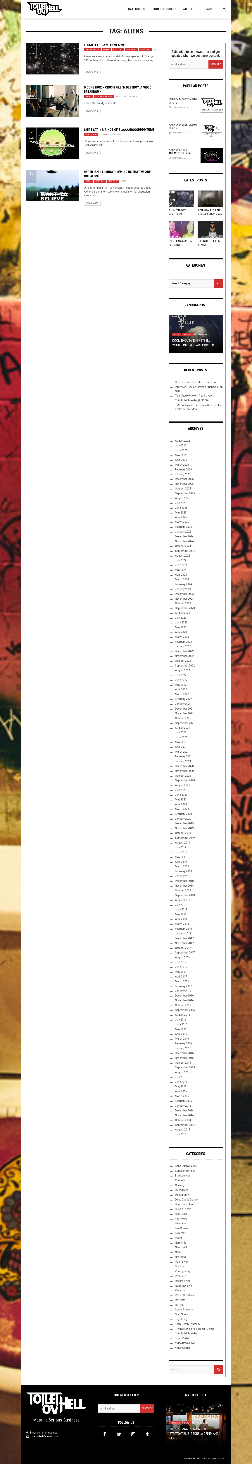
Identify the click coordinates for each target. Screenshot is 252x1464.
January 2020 (183, 818)
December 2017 (184, 938)
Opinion (179, 1266)
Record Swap (183, 1280)
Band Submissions (186, 1165)
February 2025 (183, 526)
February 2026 (183, 469)
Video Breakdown (103, 97)
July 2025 (180, 502)
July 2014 (180, 1134)
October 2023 (183, 603)
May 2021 (181, 742)
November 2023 (184, 598)
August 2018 (182, 900)
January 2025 (183, 531)
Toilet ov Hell (201, 1458)
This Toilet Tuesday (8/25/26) (192, 400)
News (178, 1252)
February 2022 (183, 699)
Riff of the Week (184, 1295)
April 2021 (181, 746)
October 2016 (183, 1005)
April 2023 (181, 632)
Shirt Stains (91, 134)
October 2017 (183, 947)
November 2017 (184, 943)
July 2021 (180, 732)
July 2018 (180, 904)
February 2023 (183, 641)
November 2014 (184, 1115)
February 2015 (183, 1100)
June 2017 (181, 966)
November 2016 (184, 1000)
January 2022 (183, 703)
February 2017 (183, 986)
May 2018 (181, 914)
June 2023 (181, 622)
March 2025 (182, 522)
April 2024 (181, 574)
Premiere (180, 1276)
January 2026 (183, 474)
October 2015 (183, 1062)
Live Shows (181, 1228)
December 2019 (184, 823)
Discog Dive (181, 1189)
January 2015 (183, 1105)
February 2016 (183, 1043)
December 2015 (184, 1053)
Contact (206, 9)
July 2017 (180, 962)
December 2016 (184, 995)
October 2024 (183, 546)
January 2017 (183, 990)
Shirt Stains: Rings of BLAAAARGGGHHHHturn (119, 130)
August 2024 (182, 555)
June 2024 (181, 565)
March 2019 (182, 866)
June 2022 (181, 680)
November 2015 (184, 1057)
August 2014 (182, 1129)
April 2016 (181, 1034)
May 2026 (181, 455)
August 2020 (182, 785)
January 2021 (183, 761)
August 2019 (182, 842)
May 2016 (181, 1029)
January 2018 (183, 933)
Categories (136, 9)
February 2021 (183, 756)
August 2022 (182, 670)
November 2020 (184, 770)
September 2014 (185, 1124)
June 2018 (181, 909)
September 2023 (185, 608)
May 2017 (181, 971)
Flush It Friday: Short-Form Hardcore (177, 214)
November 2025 (184, 483)
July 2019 (180, 847)
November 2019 (184, 828)
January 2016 (183, 1048)
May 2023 (181, 627)
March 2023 (182, 636)
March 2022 (182, 694)
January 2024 (183, 589)
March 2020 (182, 809)
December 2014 (184, 1110)
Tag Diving (181, 1319)
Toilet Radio (182, 1338)
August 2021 (182, 727)
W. (125, 181)
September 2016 (185, 1010)
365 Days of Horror (128, 97)
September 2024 (185, 550)
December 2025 (184, 478)
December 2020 (184, 766)
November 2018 (184, 885)
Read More (92, 72)
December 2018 (184, 880)
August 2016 (182, 1014)
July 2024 (180, 560)
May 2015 (181, 1086)
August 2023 (182, 612)
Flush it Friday (92, 50)
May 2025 (181, 512)
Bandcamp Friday (185, 1170)
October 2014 (183, 1120)
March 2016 (182, 1038)
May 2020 (181, 799)
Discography (182, 1194)
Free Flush (181, 1213)
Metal (106, 50)
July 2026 (180, 445)
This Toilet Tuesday (186, 1333)
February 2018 (183, 928)
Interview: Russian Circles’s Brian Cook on (210, 214)
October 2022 (183, 660)
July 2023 (180, 617)
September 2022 (185, 665)
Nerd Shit (117, 50)
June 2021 (181, 737)
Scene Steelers (184, 1309)
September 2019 (185, 837)
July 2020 (180, 789)
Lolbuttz (180, 1233)
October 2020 (183, 775)
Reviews (187, 334)
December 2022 (184, 651)
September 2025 (185, 493)
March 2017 (182, 981)
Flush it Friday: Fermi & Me (104, 45)
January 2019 (183, 876)
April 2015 (181, 1091)
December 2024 (184, 536)
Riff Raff (180, 1299)
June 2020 (181, 794)
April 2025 (181, 517)
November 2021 (184, 713)
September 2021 (185, 723)
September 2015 (185, 1067)
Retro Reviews (183, 1285)
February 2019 (183, 871)
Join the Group (164, 9)
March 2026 (182, 464)
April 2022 (181, 689)
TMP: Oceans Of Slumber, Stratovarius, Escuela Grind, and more (194, 1433)
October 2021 (183, 718)
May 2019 (181, 857)
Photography (182, 1271)
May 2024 (181, 569)
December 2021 (184, 708)
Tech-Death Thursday (187, 1323)
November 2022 (184, 655)
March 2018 (182, 923)
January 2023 (183, 646)
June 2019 (181, 852)
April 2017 (181, 976)
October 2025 (183, 488)
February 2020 (183, 813)
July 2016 (180, 1019)
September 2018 (185, 895)
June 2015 (181, 1081)
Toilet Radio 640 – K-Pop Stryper (194, 395)
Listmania (181, 1223)
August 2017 (182, 957)
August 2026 (182, 440)
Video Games (183, 1347)
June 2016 (181, 1024)
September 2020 (185, 780)
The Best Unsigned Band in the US (195, 1328)
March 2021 (182, 751)
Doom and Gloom (185, 1204)
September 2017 (185, 952)
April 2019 (181, 861)
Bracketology (182, 1175)
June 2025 (181, 507)
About (187, 9)
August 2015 (182, 1072)
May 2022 (181, 684)
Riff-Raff (180, 1304)
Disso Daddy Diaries (186, 1199)
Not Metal (131, 50)
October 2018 (183, 890)
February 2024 (183, 584)
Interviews (181, 1218)
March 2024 (182, 579)
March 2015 (182, 1096)
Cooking (179, 1185)
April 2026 (181, 459)
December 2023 (184, 593)
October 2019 (183, 833)
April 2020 (181, 804)
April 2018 (181, 919)
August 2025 (182, 498)
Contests (180, 1180)
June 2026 (181, 450)
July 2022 (180, 675)
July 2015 (180, 1077)
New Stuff (113, 181)
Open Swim (145, 50)
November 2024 (184, 541)
